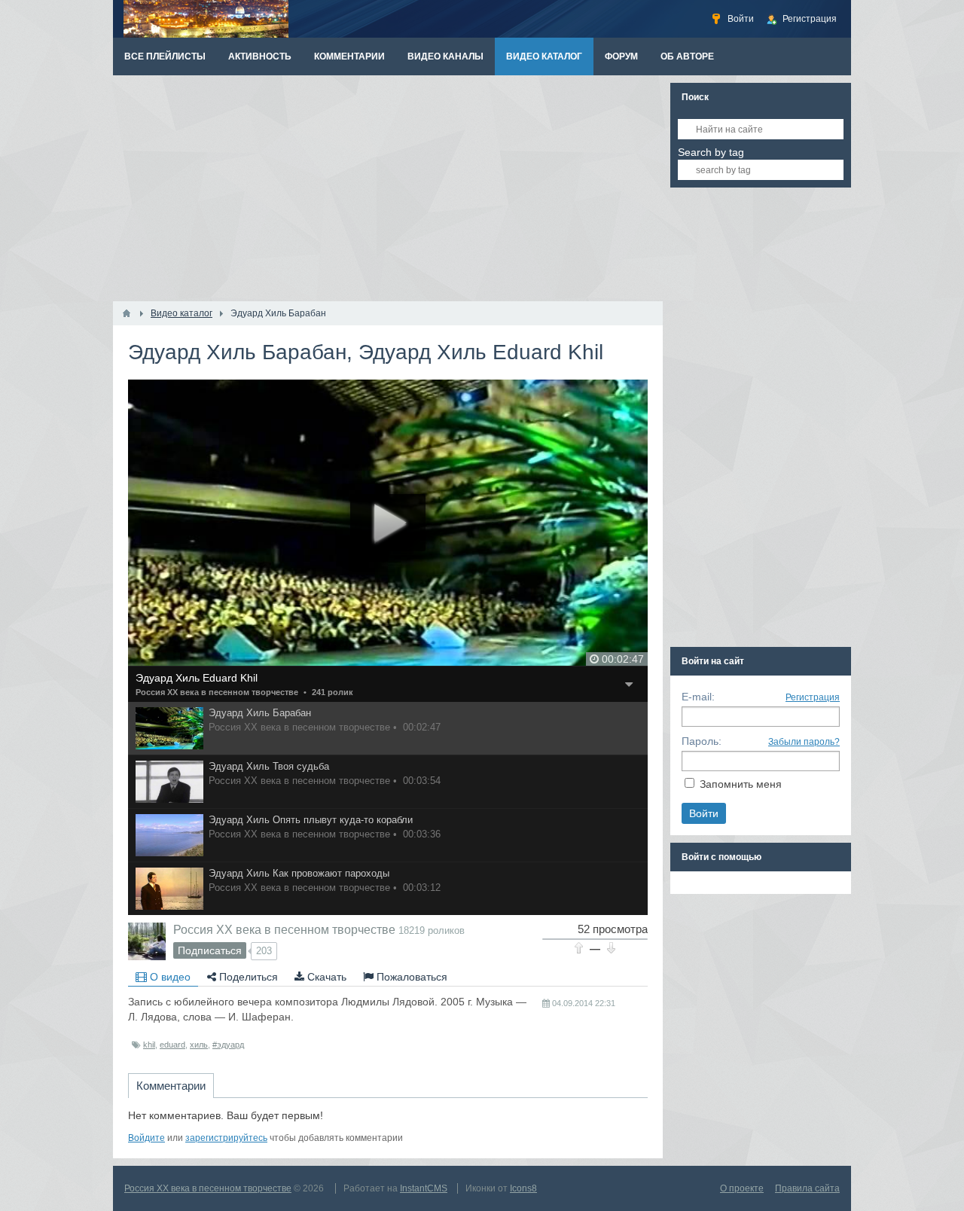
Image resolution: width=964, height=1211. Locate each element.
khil (149, 1044)
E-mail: (698, 697)
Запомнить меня (741, 784)
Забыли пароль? (804, 742)
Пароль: (701, 741)
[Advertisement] (388, 188)
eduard (172, 1044)
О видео (169, 977)
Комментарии (171, 1085)
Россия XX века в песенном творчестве (217, 692)
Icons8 (523, 1188)
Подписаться (210, 950)
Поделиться (247, 977)
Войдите (146, 1138)
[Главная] (126, 313)
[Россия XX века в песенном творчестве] (147, 941)
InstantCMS (423, 1188)
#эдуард (228, 1044)
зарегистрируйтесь (226, 1138)
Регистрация (813, 697)
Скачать (325, 977)
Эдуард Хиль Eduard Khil (197, 678)
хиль (199, 1044)
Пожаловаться (410, 977)
